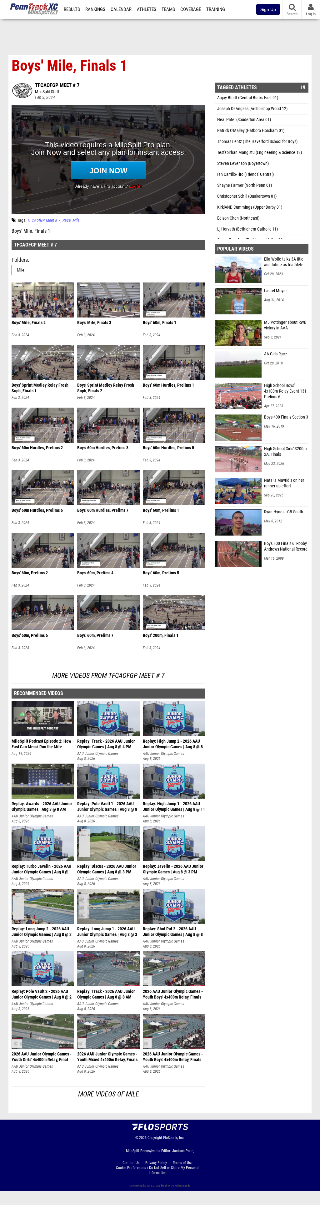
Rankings (95, 9)
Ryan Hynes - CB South (283, 512)
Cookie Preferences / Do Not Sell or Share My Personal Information (157, 1170)
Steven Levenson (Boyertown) (243, 163)
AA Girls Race (275, 354)
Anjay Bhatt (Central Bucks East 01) (247, 97)
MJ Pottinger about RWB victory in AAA (285, 325)
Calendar (121, 9)
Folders (20, 260)
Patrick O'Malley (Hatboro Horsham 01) (250, 130)
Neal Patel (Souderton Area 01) (244, 119)
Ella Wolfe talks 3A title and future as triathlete (283, 262)
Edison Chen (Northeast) (238, 218)
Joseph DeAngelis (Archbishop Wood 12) (252, 108)
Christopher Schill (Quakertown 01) (247, 196)
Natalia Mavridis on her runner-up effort (284, 483)
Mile (75, 220)
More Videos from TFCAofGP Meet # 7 (108, 675)
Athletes (146, 9)
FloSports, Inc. (174, 1138)
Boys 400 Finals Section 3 (286, 417)
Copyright (155, 1138)
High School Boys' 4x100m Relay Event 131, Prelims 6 (286, 391)
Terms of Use (182, 1163)
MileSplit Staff (47, 91)
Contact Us (130, 1163)
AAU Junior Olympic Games (97, 753)
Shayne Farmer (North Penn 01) (244, 185)
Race (66, 220)
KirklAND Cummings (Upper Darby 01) (249, 207)
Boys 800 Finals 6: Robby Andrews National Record (286, 546)
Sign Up (268, 9)
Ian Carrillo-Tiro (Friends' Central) (245, 174)
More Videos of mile (108, 1094)
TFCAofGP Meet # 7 (57, 85)
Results (72, 9)
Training (215, 9)
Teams (168, 9)
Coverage (190, 9)
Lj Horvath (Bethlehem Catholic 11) (247, 229)
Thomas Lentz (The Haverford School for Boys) (257, 141)
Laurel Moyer (275, 290)
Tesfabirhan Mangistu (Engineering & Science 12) (259, 152)
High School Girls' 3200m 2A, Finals (285, 451)
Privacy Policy (156, 1163)
